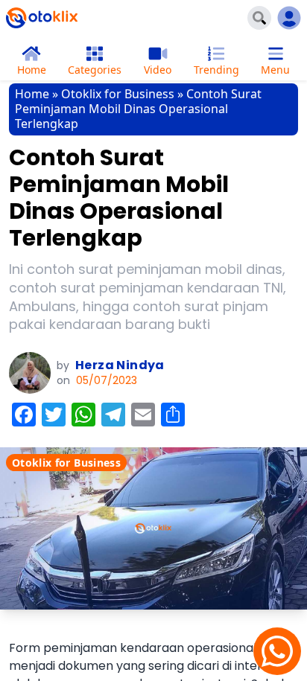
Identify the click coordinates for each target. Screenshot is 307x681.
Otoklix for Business (117, 94)
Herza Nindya (120, 365)
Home (32, 94)
